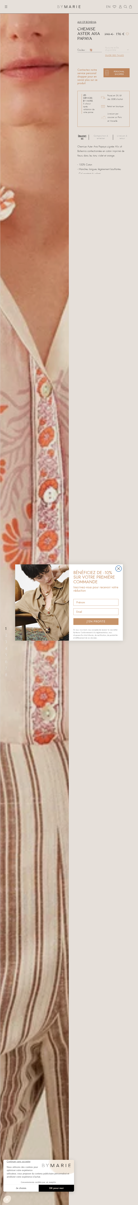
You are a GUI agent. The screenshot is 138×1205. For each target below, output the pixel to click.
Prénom (78, 596)
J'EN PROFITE (96, 621)
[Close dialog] (119, 569)
